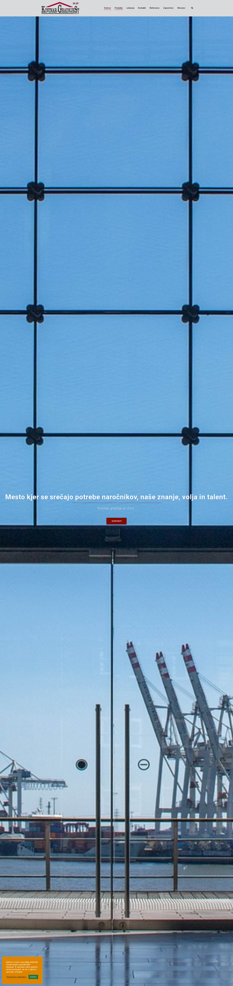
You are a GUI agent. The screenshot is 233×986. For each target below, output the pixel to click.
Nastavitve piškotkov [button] (16, 977)
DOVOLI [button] (33, 977)
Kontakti (142, 8)
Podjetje (119, 8)
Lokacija (130, 8)
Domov (107, 8)
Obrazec (181, 8)
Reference (155, 8)
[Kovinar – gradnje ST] (60, 7)
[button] (192, 8)
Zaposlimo (168, 8)
